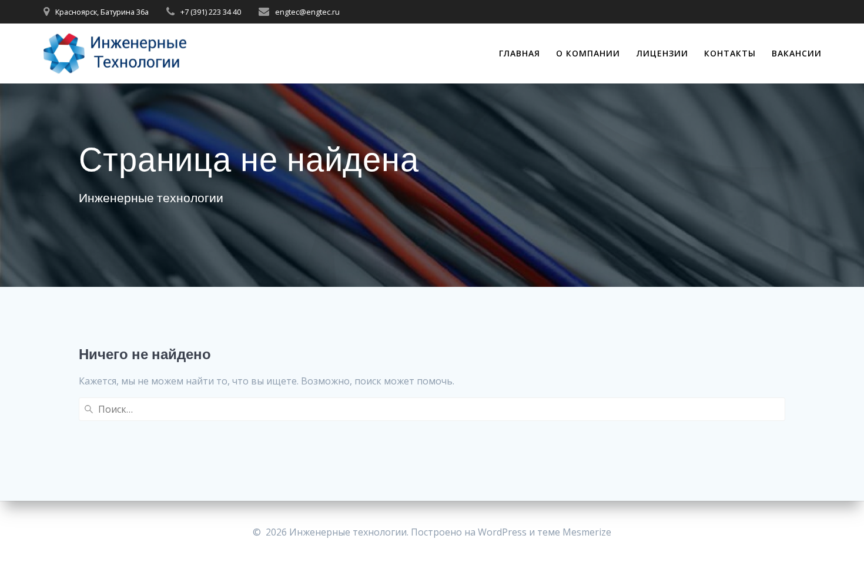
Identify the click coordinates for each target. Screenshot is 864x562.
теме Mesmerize (574, 532)
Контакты (730, 53)
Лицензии (662, 53)
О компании (588, 53)
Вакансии (797, 53)
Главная (519, 53)
